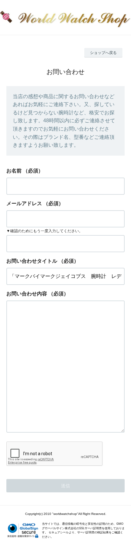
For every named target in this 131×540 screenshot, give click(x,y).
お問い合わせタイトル (31, 261)
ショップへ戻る (103, 53)
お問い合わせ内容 (26, 293)
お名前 (14, 170)
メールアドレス (24, 203)
